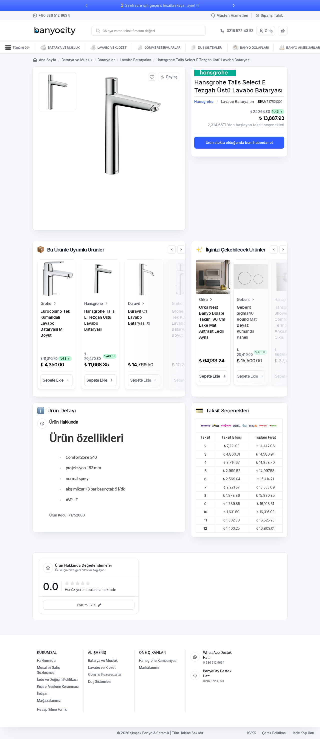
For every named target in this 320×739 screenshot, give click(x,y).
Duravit (134, 303)
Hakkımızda (46, 660)
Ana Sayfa (47, 60)
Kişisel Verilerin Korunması (57, 686)
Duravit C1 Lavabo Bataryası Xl (139, 317)
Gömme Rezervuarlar (104, 674)
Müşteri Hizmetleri (232, 15)
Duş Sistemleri (99, 681)
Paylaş (172, 77)
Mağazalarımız (48, 700)
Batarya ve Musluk (77, 60)
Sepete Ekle (53, 380)
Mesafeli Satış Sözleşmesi (48, 670)
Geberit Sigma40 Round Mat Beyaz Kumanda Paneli (247, 322)
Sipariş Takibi (272, 15)
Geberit (243, 299)
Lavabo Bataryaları (135, 60)
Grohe (45, 303)
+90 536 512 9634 (54, 15)
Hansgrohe (204, 101)
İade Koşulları (303, 733)
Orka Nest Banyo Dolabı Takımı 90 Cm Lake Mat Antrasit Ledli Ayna (212, 322)
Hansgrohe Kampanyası (158, 660)
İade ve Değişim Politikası (57, 679)
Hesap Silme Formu (52, 709)
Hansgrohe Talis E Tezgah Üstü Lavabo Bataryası (99, 320)
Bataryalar (106, 60)
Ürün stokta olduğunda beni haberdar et (239, 142)
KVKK (251, 733)
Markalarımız (149, 667)
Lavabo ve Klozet (102, 667)
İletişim (42, 693)
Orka (203, 299)
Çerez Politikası (274, 733)
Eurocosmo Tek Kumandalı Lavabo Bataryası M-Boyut (55, 323)
